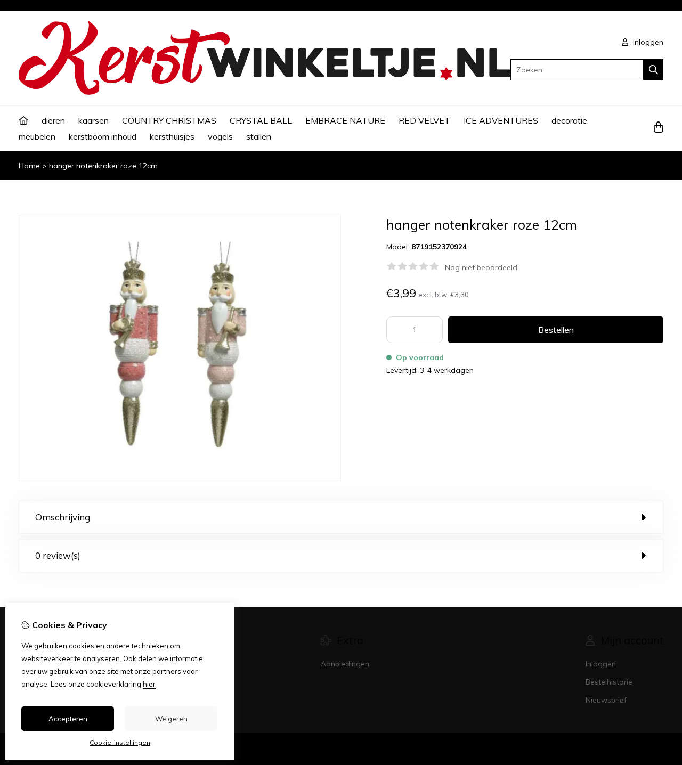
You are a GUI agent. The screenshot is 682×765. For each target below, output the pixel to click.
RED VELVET (424, 120)
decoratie (569, 120)
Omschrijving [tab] (62, 517)
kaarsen (93, 120)
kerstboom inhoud (102, 136)
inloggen (647, 42)
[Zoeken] (653, 69)
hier (149, 684)
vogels (220, 136)
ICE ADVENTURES (501, 120)
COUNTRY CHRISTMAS (169, 120)
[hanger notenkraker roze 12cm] (180, 478)
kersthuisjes (172, 136)
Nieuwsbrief (606, 700)
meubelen (37, 136)
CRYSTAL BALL (261, 120)
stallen (258, 136)
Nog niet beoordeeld (481, 267)
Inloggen (601, 664)
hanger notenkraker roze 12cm (103, 165)
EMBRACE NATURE (345, 120)
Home (29, 165)
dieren (53, 120)
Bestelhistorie (609, 682)
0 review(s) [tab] (57, 555)
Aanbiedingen (345, 664)
